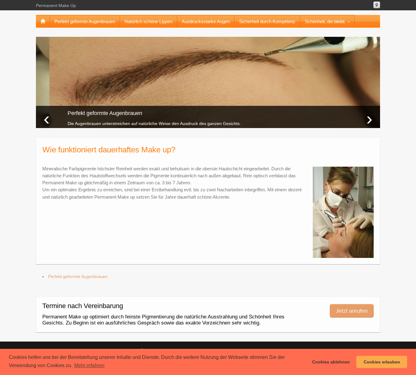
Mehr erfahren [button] (89, 365)
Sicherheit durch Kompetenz (267, 21)
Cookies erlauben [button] (382, 361)
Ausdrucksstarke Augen (206, 21)
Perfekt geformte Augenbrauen (85, 21)
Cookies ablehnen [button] (331, 361)
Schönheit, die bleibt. (326, 21)
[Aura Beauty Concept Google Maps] (376, 5)
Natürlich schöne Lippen (148, 21)
